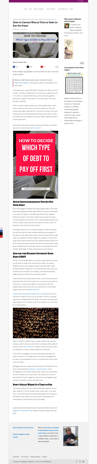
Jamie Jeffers (17, 29)
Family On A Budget (39, 9)
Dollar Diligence (23, 83)
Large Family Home (63, 9)
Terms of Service (25, 456)
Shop (30, 9)
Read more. (54, 19)
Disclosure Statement (35, 456)
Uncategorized (24, 29)
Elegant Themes (27, 462)
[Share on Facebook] (1, 231)
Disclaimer (44, 456)
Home (25, 9)
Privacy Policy (16, 456)
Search (82, 63)
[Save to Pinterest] (1, 236)
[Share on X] (1, 233)
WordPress (47, 462)
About (71, 9)
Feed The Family (51, 9)
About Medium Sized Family (23, 428)
